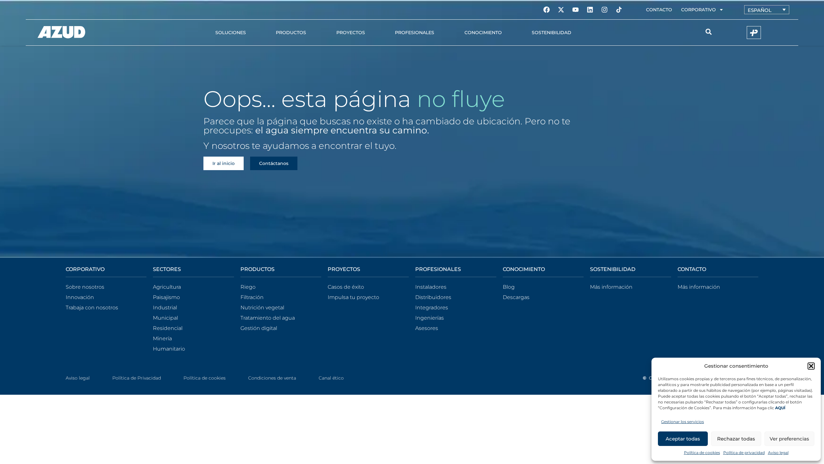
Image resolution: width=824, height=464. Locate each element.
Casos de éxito (346, 287)
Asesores (426, 328)
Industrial (165, 307)
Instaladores (430, 287)
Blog (509, 287)
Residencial (168, 328)
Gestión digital (258, 328)
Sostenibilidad (551, 32)
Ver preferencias (789, 439)
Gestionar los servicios (682, 421)
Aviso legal (778, 452)
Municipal (165, 318)
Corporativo (698, 10)
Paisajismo (166, 297)
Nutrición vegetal (262, 307)
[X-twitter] (561, 9)
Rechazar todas (736, 439)
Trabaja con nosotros (92, 307)
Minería (162, 338)
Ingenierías (429, 318)
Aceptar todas (683, 439)
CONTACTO (692, 269)
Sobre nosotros (85, 287)
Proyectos (350, 32)
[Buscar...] (708, 32)
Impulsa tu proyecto (353, 297)
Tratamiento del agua (267, 318)
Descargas (516, 297)
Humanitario (169, 349)
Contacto (659, 10)
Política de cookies (702, 452)
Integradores (431, 307)
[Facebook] (546, 9)
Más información (611, 287)
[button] (811, 366)
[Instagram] (604, 9)
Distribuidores (433, 297)
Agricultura (167, 287)
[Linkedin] (590, 9)
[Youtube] (575, 9)
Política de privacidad (744, 452)
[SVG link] (61, 32)
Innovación (80, 297)
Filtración (252, 297)
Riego (248, 287)
